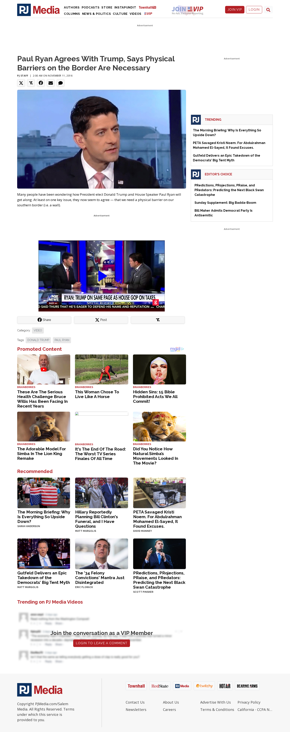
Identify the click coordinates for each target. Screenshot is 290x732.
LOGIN (254, 9)
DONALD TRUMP (38, 340)
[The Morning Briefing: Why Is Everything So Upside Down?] (43, 492)
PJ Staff (22, 75)
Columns (72, 14)
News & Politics (96, 14)
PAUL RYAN (62, 340)
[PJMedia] (38, 9)
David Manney (142, 531)
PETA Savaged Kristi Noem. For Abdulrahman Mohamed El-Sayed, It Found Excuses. (157, 519)
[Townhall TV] (149, 7)
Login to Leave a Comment (101, 643)
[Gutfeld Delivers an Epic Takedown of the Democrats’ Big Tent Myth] (43, 553)
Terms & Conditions (217, 709)
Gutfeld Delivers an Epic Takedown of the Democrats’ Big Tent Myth (43, 577)
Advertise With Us (215, 702)
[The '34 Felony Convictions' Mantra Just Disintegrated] (101, 553)
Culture (120, 14)
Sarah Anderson (28, 526)
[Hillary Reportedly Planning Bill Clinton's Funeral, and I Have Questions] (101, 492)
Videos (135, 14)
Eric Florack (84, 587)
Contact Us (135, 702)
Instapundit (125, 7)
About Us (171, 702)
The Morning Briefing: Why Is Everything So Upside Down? (43, 517)
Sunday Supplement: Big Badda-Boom (225, 203)
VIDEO (38, 330)
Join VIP (235, 9)
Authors (72, 7)
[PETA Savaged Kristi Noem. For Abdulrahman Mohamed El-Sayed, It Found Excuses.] (159, 492)
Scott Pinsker (143, 592)
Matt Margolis (85, 531)
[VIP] (148, 13)
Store (106, 7)
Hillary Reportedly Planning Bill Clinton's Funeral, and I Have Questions (96, 519)
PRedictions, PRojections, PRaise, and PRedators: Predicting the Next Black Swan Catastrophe (159, 580)
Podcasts (91, 7)
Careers (169, 709)
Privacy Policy (249, 702)
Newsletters (136, 709)
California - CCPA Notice (255, 709)
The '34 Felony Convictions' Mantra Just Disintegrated (99, 577)
